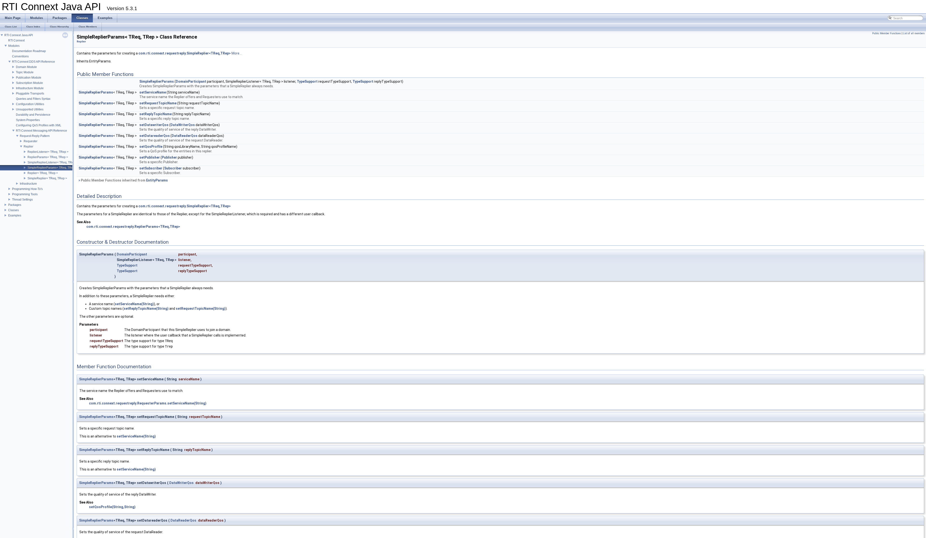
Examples (14, 215)
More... (237, 53)
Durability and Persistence (33, 114)
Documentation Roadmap (29, 51)
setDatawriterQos (154, 125)
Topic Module (25, 72)
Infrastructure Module (30, 88)
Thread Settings (22, 199)
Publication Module (28, 77)
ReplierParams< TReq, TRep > (47, 157)
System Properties (28, 120)
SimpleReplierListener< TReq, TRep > (52, 162)
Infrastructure (28, 183)
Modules (14, 45)
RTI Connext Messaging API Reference (41, 130)
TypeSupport (307, 81)
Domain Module (26, 67)
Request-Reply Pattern (35, 136)
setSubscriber (150, 168)
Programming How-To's (27, 189)
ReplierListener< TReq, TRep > (47, 152)
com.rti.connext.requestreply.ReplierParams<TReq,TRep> (133, 227)
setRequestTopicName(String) (200, 308)
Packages (14, 205)
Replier (28, 146)
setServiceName (152, 92)
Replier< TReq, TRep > (42, 173)
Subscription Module (29, 83)
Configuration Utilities (30, 104)
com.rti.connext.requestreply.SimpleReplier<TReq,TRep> (184, 53)
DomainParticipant (191, 81)
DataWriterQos (182, 125)
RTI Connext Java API (18, 35)
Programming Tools (25, 194)
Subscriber (173, 168)
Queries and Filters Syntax (33, 99)
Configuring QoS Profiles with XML (38, 125)
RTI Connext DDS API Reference (33, 61)
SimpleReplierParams (156, 81)
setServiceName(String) (134, 304)
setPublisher (149, 157)
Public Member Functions (886, 33)
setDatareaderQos (154, 136)
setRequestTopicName (158, 103)
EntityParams (157, 180)
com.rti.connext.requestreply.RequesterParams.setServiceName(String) (147, 403)
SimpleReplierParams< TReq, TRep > (52, 167)
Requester (30, 141)
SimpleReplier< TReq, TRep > (47, 178)
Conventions (20, 56)
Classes (13, 210)
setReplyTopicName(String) (146, 308)
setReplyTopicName (155, 114)
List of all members (914, 33)
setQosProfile (150, 146)
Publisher (169, 157)
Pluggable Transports (30, 93)
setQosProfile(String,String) (112, 507)
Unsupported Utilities (29, 109)
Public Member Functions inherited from (124, 180)
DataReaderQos (184, 136)
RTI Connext (16, 40)
